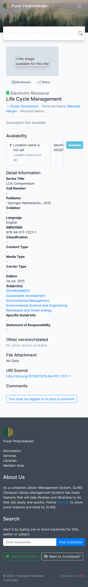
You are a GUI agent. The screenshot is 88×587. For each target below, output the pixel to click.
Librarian (10, 460)
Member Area (13, 465)
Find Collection (70, 542)
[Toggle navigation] (79, 6)
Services (9, 456)
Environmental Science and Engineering (36, 305)
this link (63, 502)
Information (12, 451)
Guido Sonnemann (24, 106)
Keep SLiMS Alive (24, 556)
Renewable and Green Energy (29, 310)
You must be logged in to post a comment (41, 399)
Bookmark (23, 82)
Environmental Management (27, 300)
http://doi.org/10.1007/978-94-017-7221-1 (38, 376)
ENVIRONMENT (18, 291)
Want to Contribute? (64, 556)
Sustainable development (25, 296)
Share (45, 82)
